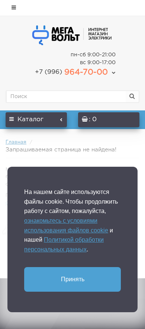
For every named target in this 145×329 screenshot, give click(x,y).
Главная (16, 142)
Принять (72, 279)
